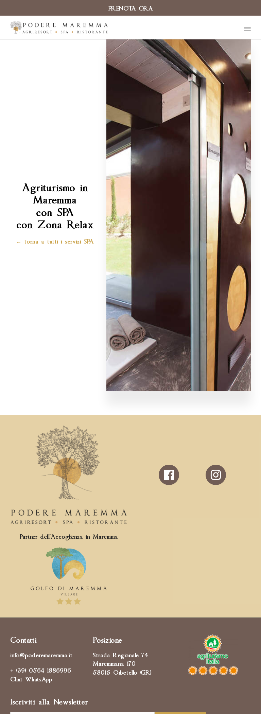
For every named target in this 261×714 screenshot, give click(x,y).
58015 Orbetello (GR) (122, 671)
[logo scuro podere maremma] (68, 521)
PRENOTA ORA (130, 7)
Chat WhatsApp (31, 678)
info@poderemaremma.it (41, 654)
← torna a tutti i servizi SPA (55, 240)
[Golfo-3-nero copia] (69, 604)
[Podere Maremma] (59, 27)
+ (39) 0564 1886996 (40, 669)
